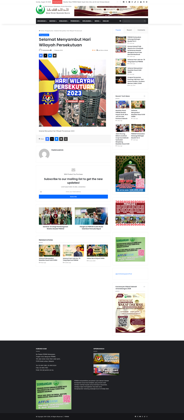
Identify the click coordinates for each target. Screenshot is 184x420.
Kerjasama (87, 21)
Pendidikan (75, 21)
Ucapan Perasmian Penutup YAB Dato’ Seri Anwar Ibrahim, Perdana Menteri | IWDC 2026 (136, 80)
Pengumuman (49, 30)
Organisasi (41, 21)
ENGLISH (106, 21)
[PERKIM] (53, 9)
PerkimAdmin (46, 50)
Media (97, 21)
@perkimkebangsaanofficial (124, 274)
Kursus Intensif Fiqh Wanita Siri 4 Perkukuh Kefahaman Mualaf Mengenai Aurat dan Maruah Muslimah (135, 50)
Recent (129, 30)
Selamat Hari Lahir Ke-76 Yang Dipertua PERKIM (71, 259)
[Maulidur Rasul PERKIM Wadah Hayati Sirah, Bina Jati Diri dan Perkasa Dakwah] (122, 105)
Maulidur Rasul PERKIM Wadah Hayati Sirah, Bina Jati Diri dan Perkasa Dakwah (122, 114)
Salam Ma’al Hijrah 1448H (95, 258)
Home (42, 30)
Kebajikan (63, 21)
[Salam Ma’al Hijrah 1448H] (97, 251)
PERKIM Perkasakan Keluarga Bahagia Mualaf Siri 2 (134, 39)
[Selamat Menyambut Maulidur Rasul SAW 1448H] (49, 251)
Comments (141, 30)
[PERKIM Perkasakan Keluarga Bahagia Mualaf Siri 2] (121, 39)
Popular (118, 30)
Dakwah (52, 21)
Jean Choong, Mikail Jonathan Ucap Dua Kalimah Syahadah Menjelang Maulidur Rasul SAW (122, 139)
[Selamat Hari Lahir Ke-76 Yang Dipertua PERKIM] (73, 251)
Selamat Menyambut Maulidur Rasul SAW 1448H (77, 2)
